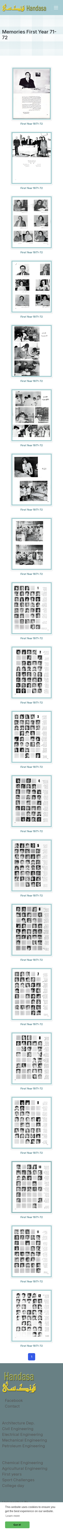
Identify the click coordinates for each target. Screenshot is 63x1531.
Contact (12, 1406)
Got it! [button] (17, 1524)
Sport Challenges (18, 1480)
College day (13, 1485)
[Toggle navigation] (56, 7)
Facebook (14, 1400)
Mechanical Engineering (24, 1440)
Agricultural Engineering (24, 1468)
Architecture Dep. (18, 1423)
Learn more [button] (13, 1515)
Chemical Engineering (22, 1462)
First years (12, 1474)
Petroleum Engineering (23, 1446)
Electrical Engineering (22, 1434)
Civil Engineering (17, 1428)
